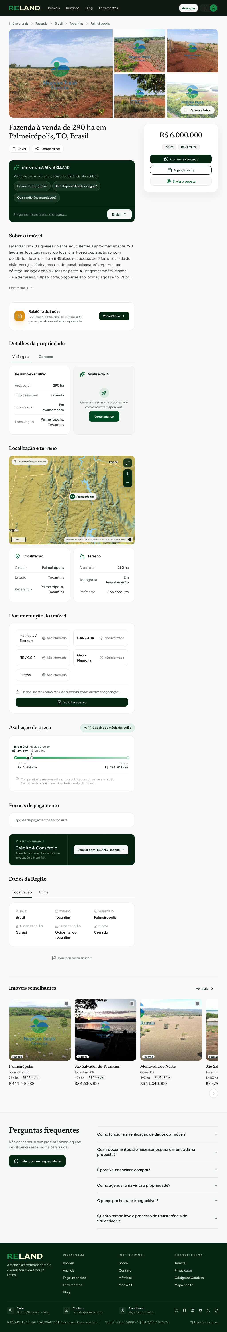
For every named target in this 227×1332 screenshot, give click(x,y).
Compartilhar (50, 149)
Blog (89, 8)
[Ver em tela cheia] (127, 462)
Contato (125, 1270)
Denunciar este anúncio (75, 958)
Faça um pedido (74, 1278)
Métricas (125, 1278)
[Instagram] (176, 1310)
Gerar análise (104, 416)
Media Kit (125, 1285)
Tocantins (76, 23)
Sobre (123, 1263)
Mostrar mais (18, 288)
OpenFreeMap (73, 539)
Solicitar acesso (74, 702)
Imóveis (54, 8)
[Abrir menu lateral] (209, 8)
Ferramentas (108, 8)
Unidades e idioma (205, 1322)
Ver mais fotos (200, 110)
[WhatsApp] (216, 1310)
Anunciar (188, 8)
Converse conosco (184, 159)
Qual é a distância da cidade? (37, 197)
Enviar (116, 214)
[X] (208, 1310)
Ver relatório (111, 316)
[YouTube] (200, 1310)
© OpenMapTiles (90, 539)
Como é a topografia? (32, 186)
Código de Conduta (189, 1278)
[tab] (21, 356)
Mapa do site (184, 1285)
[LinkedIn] (192, 1310)
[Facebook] (184, 1310)
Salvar (22, 149)
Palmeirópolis (100, 23)
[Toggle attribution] (130, 539)
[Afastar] (127, 482)
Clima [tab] (44, 892)
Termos (180, 1263)
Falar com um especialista (41, 1161)
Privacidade (183, 1270)
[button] (72, 316)
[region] (72, 500)
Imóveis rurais (18, 23)
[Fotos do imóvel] (61, 73)
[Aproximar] (127, 473)
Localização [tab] (22, 892)
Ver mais (202, 988)
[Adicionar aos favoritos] (65, 1005)
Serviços (72, 8)
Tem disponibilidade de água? (76, 186)
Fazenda (41, 23)
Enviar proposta (184, 181)
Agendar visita (184, 170)
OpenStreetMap (118, 539)
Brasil (59, 23)
